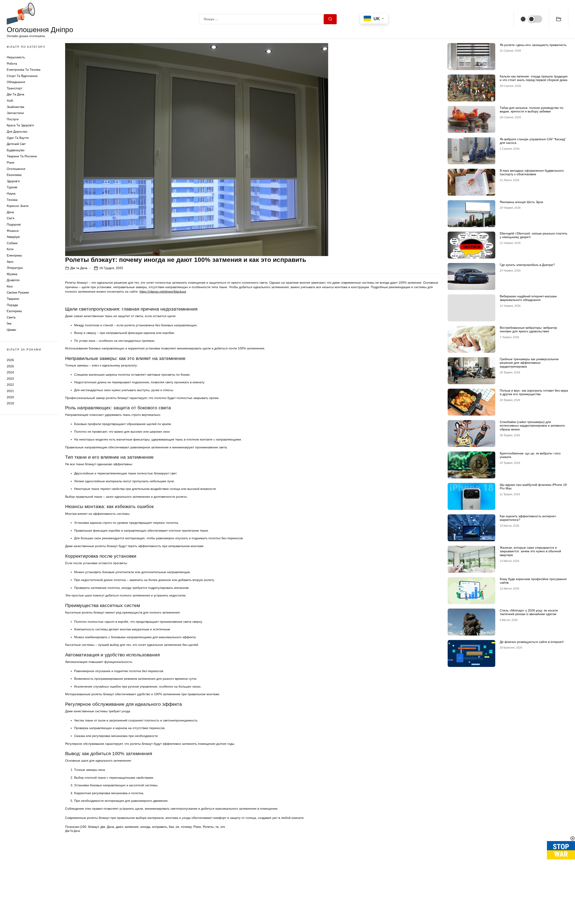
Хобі (10, 101)
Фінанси (13, 230)
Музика (12, 274)
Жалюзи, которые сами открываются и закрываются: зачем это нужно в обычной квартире (530, 551)
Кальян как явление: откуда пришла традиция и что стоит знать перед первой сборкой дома (534, 78)
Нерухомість (16, 57)
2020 (10, 397)
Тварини (13, 299)
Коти (10, 249)
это (222, 826)
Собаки (12, 243)
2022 (10, 385)
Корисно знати (18, 206)
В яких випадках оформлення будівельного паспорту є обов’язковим (532, 172)
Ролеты (208, 826)
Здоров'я (13, 181)
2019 (10, 403)
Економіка (14, 175)
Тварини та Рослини (22, 156)
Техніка (12, 200)
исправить (159, 826)
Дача (10, 212)
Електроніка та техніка (23, 70)
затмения (132, 826)
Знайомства (15, 107)
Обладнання (16, 82)
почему (186, 826)
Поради (12, 305)
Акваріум (13, 237)
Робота (12, 63)
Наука (11, 193)
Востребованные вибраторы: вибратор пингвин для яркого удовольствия (528, 329)
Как (171, 826)
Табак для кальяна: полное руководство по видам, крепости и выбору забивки (531, 109)
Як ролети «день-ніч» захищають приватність (533, 45)
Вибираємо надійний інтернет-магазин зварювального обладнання (528, 298)
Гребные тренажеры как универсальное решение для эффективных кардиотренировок (529, 362)
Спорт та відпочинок (22, 76)
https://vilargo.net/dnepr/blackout (162, 291)
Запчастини (15, 113)
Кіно (10, 286)
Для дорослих (17, 132)
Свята (11, 317)
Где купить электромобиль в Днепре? (527, 265)
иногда (145, 826)
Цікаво (11, 330)
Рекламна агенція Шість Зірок (521, 202)
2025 (10, 366)
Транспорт (14, 88)
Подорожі (14, 224)
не (177, 826)
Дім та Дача (15, 94)
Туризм (12, 187)
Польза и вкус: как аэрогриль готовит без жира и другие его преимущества (534, 392)
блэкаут (93, 826)
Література (15, 268)
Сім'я (10, 218)
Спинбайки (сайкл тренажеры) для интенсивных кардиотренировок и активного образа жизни (532, 425)
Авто (10, 261)
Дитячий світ (16, 144)
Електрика (14, 255)
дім (102, 826)
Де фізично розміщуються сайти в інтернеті (532, 642)
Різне (10, 162)
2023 (10, 378)
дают (119, 826)
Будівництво (15, 150)
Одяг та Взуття (18, 138)
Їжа (9, 323)
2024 (10, 372)
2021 (10, 391)
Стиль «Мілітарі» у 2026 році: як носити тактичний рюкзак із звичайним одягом (529, 612)
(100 (83, 826)
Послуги (13, 119)
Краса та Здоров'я (20, 125)
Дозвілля (13, 280)
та (217, 826)
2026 (10, 360)
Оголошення (16, 169)
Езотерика (14, 311)
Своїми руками (18, 292)
